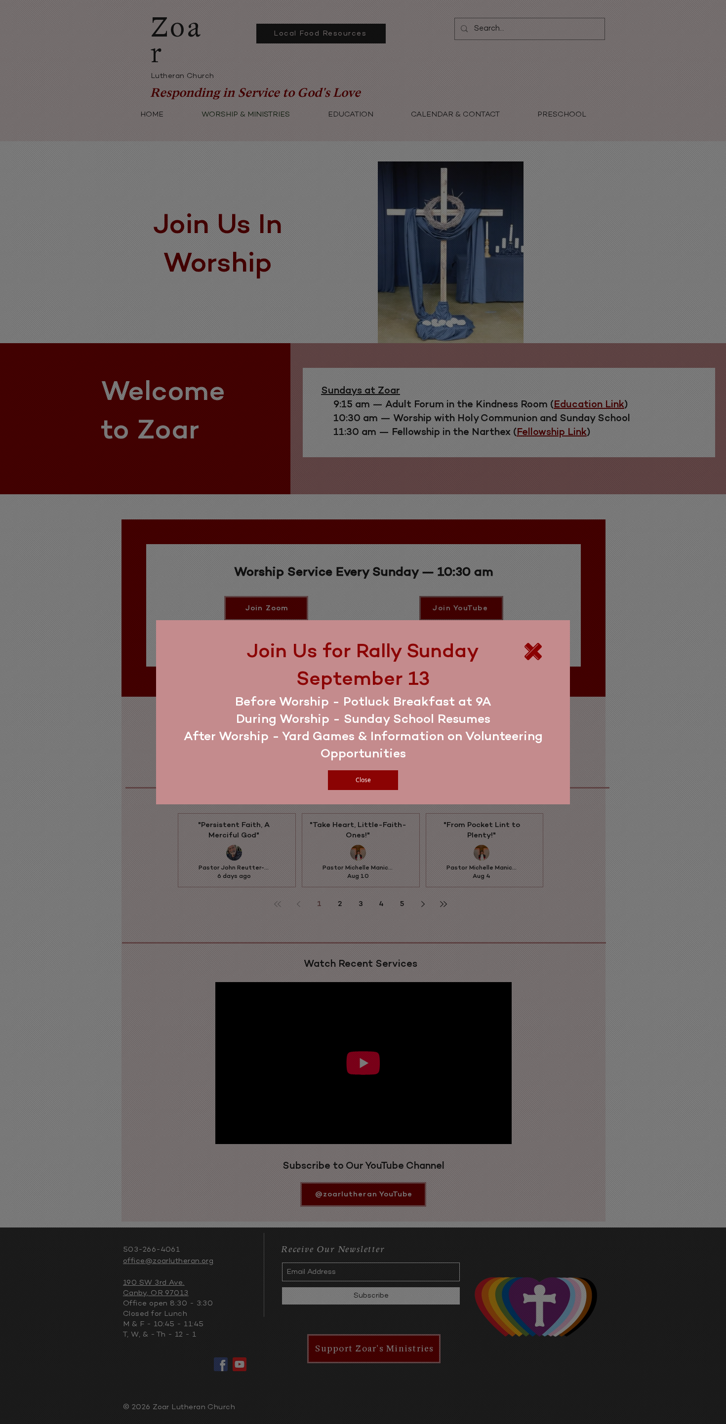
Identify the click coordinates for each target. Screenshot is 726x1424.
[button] (363, 780)
